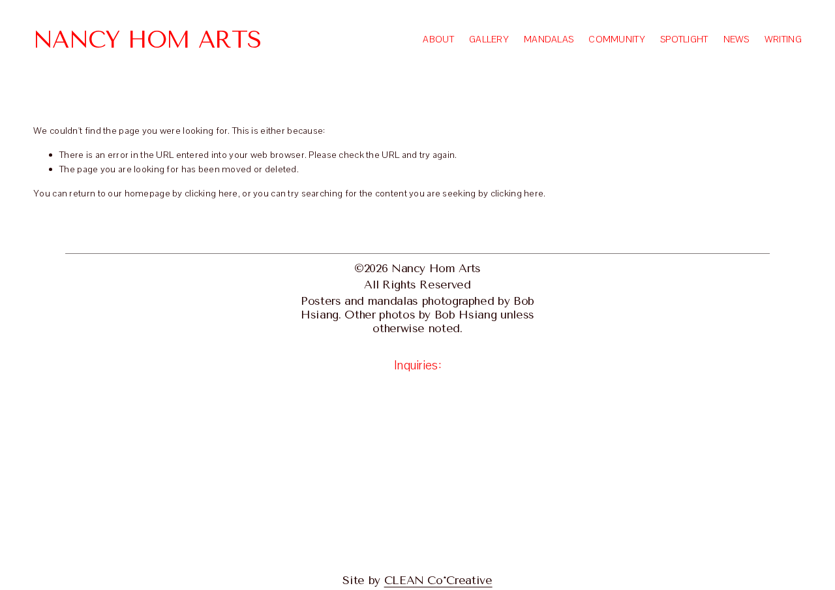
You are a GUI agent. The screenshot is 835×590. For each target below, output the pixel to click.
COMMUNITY (616, 39)
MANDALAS (548, 39)
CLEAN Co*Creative (438, 580)
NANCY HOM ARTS (147, 40)
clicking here (211, 193)
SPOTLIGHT (684, 39)
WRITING (783, 39)
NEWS (736, 39)
